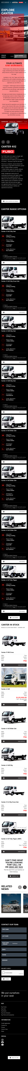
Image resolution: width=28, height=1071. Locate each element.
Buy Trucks (3, 1007)
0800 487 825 (16, 866)
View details (21, 665)
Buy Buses (3, 1011)
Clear (12, 56)
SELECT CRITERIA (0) (19, 56)
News (2, 1031)
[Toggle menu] (25, 2)
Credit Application (5, 1023)
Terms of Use (4, 1029)
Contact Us (4, 1025)
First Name (6, 929)
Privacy (3, 1027)
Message (4, 960)
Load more (15, 617)
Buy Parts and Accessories (7, 1015)
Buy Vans (3, 1009)
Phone (4, 955)
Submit (7, 979)
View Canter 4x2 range (11, 201)
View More (22, 262)
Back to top (15, 1057)
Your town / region (6, 943)
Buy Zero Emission (5, 1013)
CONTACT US (15, 876)
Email (6, 949)
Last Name (6, 936)
